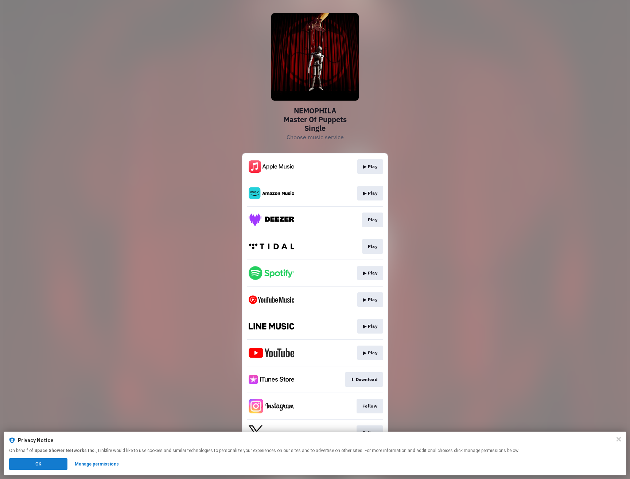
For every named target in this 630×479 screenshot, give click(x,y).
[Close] (619, 439)
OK (38, 464)
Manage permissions (97, 464)
